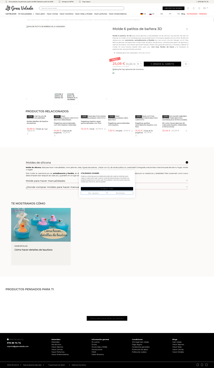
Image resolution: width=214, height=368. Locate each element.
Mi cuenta (95, 342)
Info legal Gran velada (140, 342)
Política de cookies (139, 352)
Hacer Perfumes (57, 352)
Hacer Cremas (57, 350)
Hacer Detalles (178, 352)
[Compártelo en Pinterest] (199, 57)
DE (144, 14)
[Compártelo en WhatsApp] (194, 57)
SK (153, 14)
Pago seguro (137, 345)
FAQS (94, 352)
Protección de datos (140, 350)
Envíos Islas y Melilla (99, 347)
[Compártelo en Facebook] (196, 57)
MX (161, 14)
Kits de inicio (56, 345)
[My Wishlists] (188, 8)
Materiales (55, 342)
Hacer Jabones (57, 347)
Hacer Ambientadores (60, 354)
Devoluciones (97, 350)
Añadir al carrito (163, 64)
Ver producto (93, 139)
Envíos (94, 345)
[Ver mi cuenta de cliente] (194, 8)
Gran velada (176, 342)
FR (178, 14)
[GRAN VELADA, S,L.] (22, 8)
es (204, 8)
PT (170, 14)
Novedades (192, 14)
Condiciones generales (140, 347)
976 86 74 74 (203, 2)
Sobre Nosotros (98, 354)
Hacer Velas (177, 347)
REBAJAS (203, 14)
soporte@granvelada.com (18, 346)
